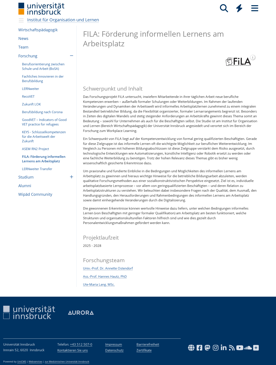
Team (23, 47)
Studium (26, 177)
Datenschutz (114, 350)
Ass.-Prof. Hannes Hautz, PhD (105, 276)
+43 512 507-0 (81, 344)
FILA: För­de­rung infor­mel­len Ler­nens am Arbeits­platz (44, 158)
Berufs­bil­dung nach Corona (42, 112)
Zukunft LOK (31, 104)
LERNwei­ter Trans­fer (37, 169)
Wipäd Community (35, 194)
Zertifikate (144, 350)
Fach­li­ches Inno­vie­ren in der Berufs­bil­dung (43, 78)
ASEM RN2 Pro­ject (35, 149)
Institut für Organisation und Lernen (63, 20)
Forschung (27, 55)
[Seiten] (254, 8)
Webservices (35, 361)
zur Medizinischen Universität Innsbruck (67, 361)
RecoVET (28, 96)
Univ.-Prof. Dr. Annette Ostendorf (108, 268)
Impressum (113, 344)
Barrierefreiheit (147, 344)
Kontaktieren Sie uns (72, 350)
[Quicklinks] (239, 8)
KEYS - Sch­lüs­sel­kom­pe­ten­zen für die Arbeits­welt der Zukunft (44, 136)
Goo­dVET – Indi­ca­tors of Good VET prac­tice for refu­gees (44, 121)
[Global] (239, 9)
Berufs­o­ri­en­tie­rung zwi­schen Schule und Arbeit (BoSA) (43, 66)
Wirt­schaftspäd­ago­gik (38, 29)
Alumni (24, 185)
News (23, 38)
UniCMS (21, 361)
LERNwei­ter (30, 88)
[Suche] (224, 8)
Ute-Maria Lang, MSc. (99, 284)
